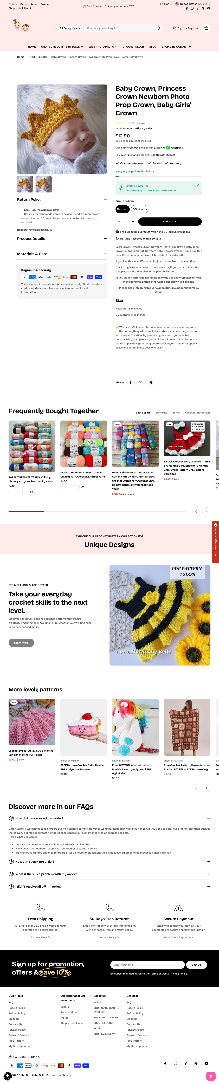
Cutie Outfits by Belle (138, 128)
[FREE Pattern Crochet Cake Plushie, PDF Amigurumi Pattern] (83, 727)
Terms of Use (158, 973)
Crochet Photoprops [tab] (197, 412)
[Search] (159, 28)
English (164, 4)
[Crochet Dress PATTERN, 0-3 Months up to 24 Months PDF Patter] (32, 722)
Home (20, 57)
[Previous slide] (196, 511)
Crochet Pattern (69, 761)
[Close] (198, 185)
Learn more (170, 190)
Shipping (120, 140)
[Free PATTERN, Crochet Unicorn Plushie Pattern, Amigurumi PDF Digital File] (135, 727)
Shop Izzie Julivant (20, 8)
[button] (215, 542)
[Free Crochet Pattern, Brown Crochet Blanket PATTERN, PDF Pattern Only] (187, 727)
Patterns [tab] (161, 412)
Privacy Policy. (179, 973)
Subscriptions (28, 4)
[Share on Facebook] (130, 382)
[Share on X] (141, 382)
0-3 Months (140, 209)
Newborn (122, 209)
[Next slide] (206, 511)
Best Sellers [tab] (143, 412)
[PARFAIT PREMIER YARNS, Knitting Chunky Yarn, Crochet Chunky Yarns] (32, 446)
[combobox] (109, 28)
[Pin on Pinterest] (151, 382)
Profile (45, 4)
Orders (13, 4)
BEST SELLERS (38, 57)
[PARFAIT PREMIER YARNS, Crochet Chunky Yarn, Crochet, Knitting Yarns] (83, 444)
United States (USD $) (193, 3)
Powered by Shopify (58, 1075)
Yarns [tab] (176, 412)
